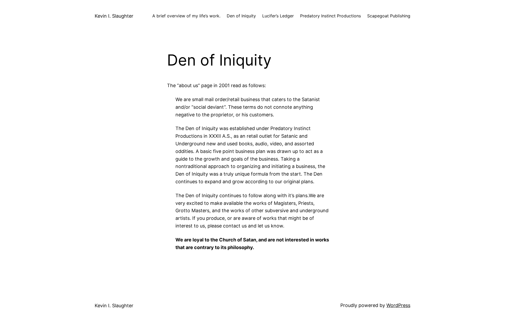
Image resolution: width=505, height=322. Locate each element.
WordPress (398, 305)
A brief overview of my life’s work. (186, 15)
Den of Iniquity (241, 15)
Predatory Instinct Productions (330, 15)
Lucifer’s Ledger (278, 15)
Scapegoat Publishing (388, 15)
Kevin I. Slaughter (114, 16)
